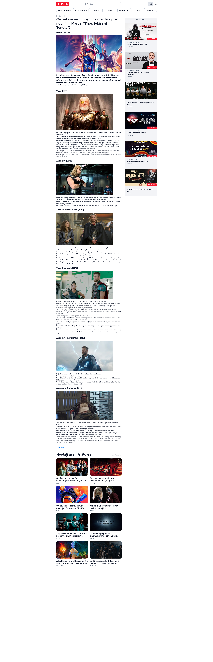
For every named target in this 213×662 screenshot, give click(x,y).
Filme (65, 16)
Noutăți (59, 16)
